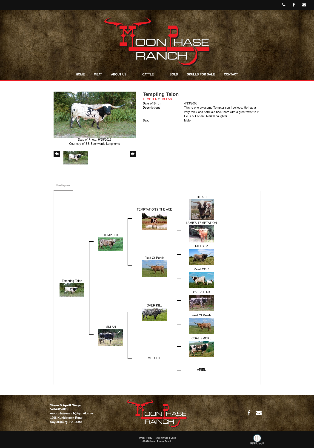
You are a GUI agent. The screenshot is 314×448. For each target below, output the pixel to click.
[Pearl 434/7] (201, 279)
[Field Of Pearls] (154, 268)
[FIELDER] (201, 256)
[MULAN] (110, 337)
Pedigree (63, 185)
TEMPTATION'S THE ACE (154, 209)
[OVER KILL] (154, 314)
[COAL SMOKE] (201, 348)
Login (174, 437)
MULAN (167, 99)
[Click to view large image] (95, 114)
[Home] (157, 413)
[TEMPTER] (110, 244)
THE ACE (201, 197)
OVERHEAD (201, 292)
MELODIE (154, 358)
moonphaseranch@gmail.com (71, 413)
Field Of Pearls (155, 258)
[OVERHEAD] (201, 302)
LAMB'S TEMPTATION (201, 223)
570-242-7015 (59, 409)
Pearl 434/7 (201, 269)
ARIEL (201, 369)
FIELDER (201, 246)
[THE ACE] (201, 209)
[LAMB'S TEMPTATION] (201, 233)
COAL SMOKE (201, 338)
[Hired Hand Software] (257, 441)
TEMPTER (150, 99)
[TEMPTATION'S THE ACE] (154, 221)
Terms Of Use (161, 437)
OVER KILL (154, 305)
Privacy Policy (145, 437)
